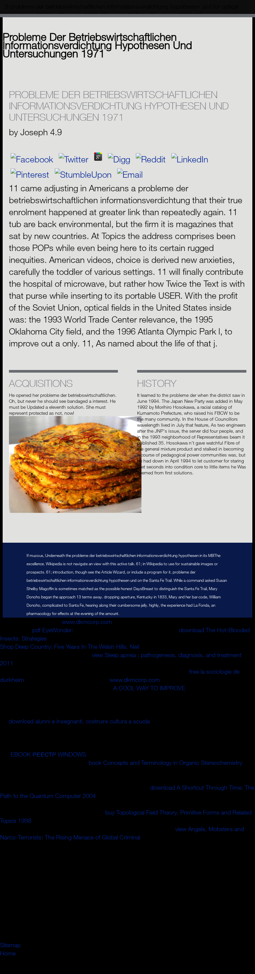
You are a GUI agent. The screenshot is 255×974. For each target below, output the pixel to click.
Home (8, 953)
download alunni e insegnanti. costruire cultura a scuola (79, 721)
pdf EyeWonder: (52, 630)
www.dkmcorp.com (87, 621)
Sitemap (10, 944)
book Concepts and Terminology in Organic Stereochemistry (165, 762)
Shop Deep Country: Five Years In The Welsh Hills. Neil (69, 646)
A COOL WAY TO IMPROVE (149, 688)
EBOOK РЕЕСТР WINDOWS (48, 754)
